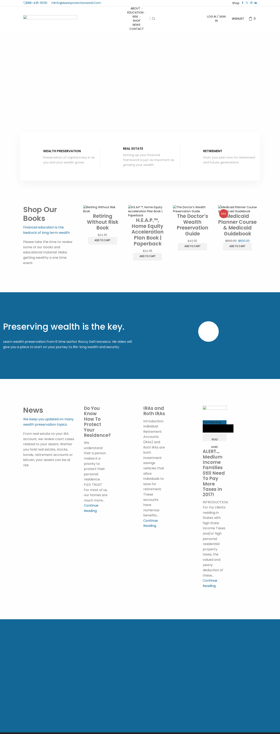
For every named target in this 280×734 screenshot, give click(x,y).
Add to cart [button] (102, 240)
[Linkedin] (256, 3)
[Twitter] (247, 3)
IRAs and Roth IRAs (154, 411)
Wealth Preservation (62, 151)
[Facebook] (242, 3)
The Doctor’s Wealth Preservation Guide (192, 225)
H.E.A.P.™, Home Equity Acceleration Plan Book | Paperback (148, 232)
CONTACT (136, 29)
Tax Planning (212, 422)
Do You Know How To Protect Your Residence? (97, 421)
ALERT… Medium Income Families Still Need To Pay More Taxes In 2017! (214, 473)
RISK (135, 17)
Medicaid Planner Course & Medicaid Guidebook (237, 225)
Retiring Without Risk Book (102, 222)
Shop (235, 3)
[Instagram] (251, 3)
